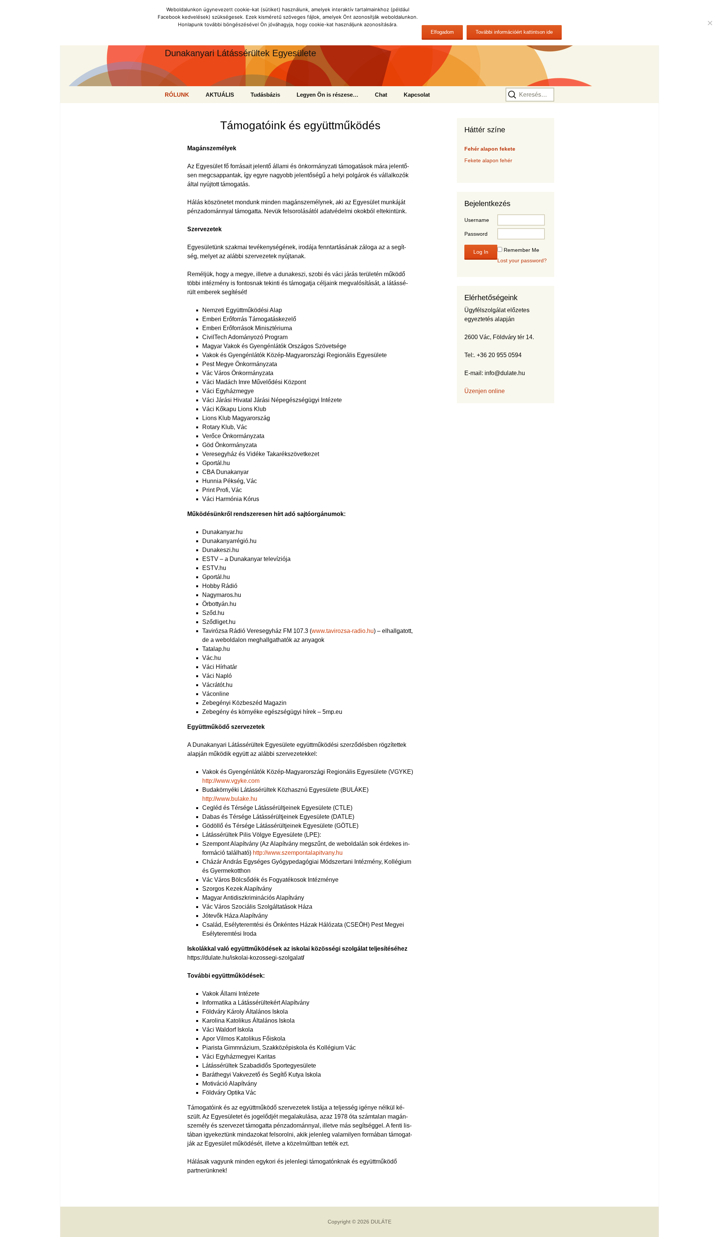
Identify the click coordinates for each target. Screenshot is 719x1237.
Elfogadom (442, 32)
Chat (381, 94)
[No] (709, 23)
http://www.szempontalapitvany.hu (298, 853)
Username (476, 220)
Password (476, 234)
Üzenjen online (484, 391)
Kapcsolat (417, 94)
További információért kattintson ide (514, 32)
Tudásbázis (265, 94)
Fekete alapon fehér (488, 160)
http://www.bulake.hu (229, 799)
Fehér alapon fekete (489, 149)
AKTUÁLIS (220, 94)
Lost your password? (522, 260)
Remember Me (521, 250)
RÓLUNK (177, 94)
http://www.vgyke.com (231, 781)
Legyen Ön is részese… (327, 94)
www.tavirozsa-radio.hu (343, 631)
